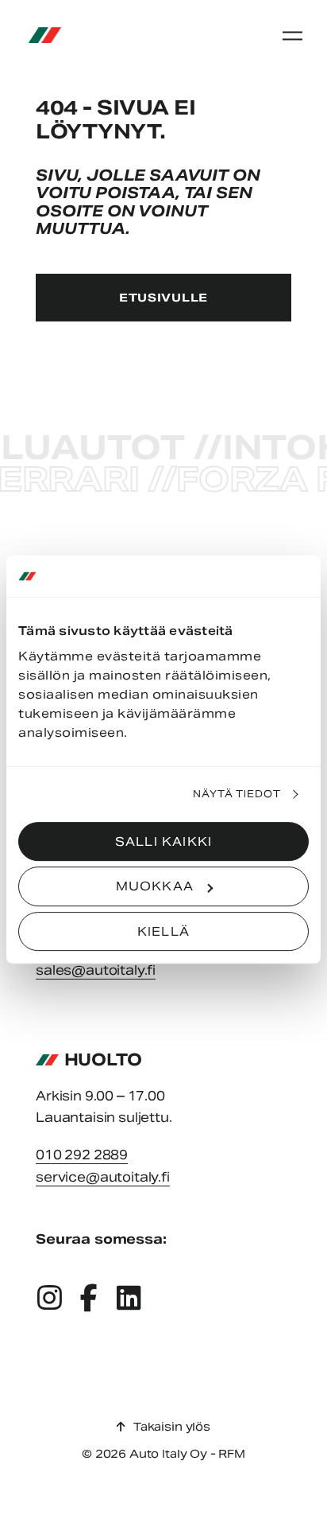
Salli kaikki (163, 841)
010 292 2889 (82, 1155)
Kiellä (163, 931)
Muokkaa (155, 886)
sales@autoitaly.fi (96, 970)
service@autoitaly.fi (103, 1177)
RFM (231, 1454)
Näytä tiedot (237, 794)
